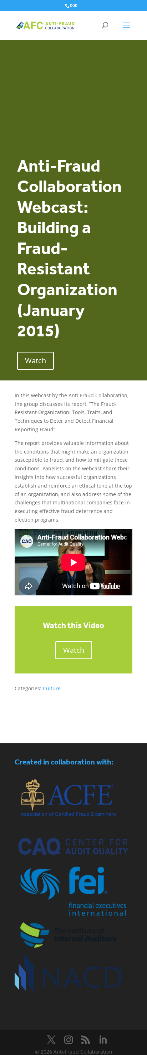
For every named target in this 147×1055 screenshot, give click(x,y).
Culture (52, 688)
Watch (35, 360)
